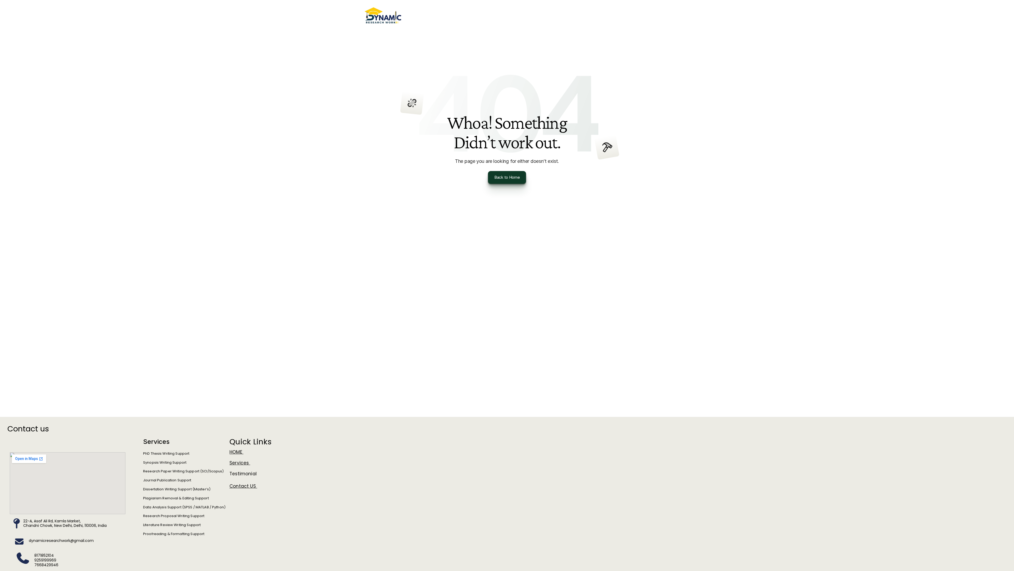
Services (239, 463)
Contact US (243, 486)
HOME (236, 452)
